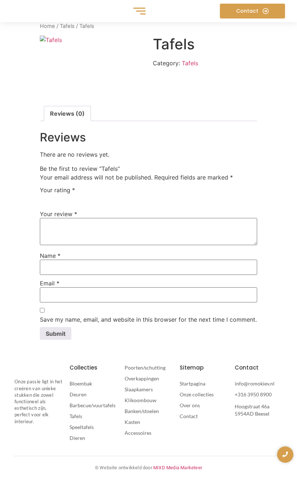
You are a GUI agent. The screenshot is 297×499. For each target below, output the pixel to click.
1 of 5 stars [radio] (44, 198)
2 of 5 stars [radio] (54, 198)
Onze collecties (197, 394)
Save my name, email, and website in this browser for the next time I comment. (148, 319)
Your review (58, 214)
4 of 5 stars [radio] (75, 198)
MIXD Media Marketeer (177, 467)
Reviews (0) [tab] (67, 113)
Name (50, 256)
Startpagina (192, 383)
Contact (189, 416)
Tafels (67, 26)
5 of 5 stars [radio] (86, 198)
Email (49, 283)
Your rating (57, 190)
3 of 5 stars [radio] (65, 198)
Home (47, 26)
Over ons (190, 405)
